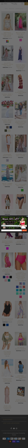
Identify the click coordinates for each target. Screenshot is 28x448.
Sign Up (24, 230)
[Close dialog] (27, 216)
